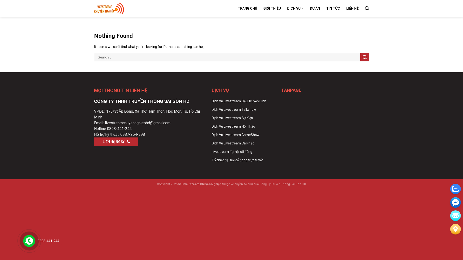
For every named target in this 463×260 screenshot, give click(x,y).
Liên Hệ (352, 8)
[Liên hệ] (455, 229)
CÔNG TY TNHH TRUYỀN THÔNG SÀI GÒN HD (142, 101)
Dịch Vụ (293, 8)
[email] (455, 202)
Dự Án (315, 8)
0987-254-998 (132, 134)
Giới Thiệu (272, 8)
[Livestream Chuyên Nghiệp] (118, 8)
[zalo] (455, 189)
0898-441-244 (119, 128)
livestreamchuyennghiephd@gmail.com (137, 123)
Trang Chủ (247, 8)
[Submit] (364, 57)
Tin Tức (333, 8)
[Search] (367, 8)
